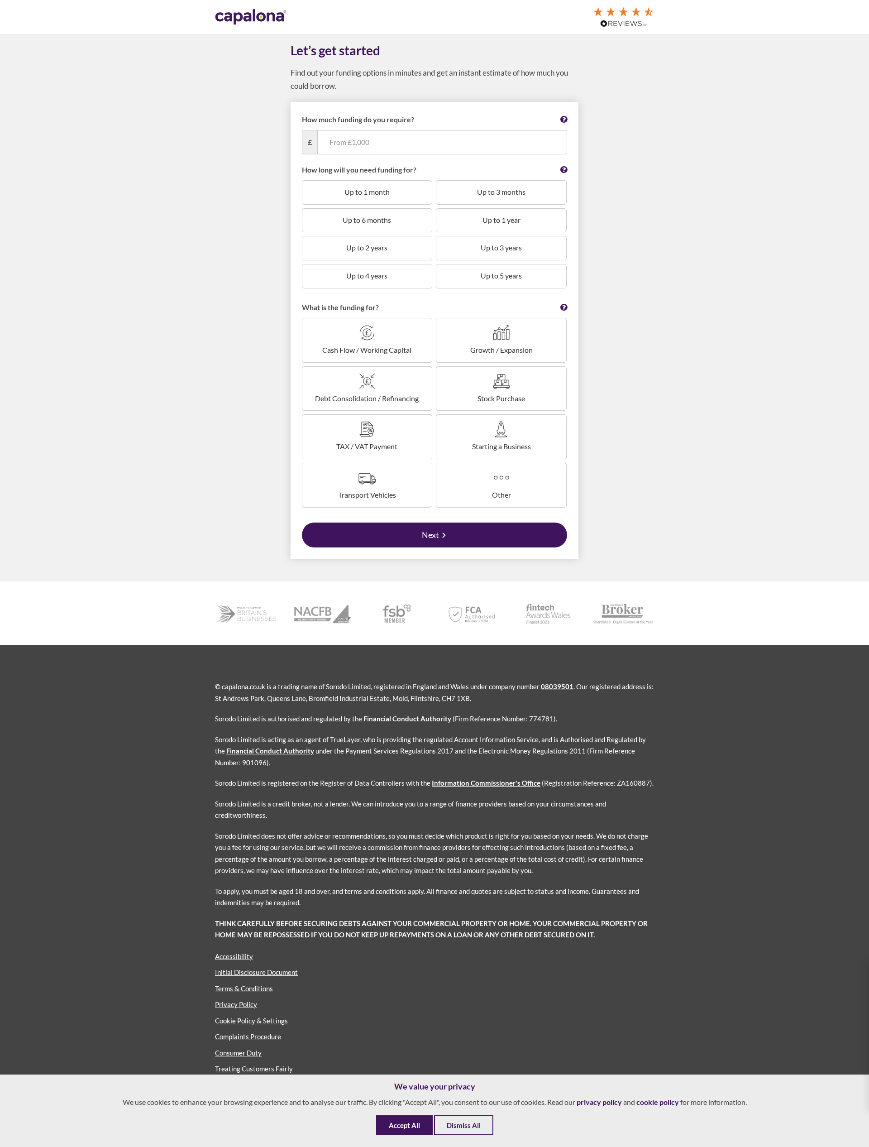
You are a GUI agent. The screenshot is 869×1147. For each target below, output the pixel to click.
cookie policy (657, 1102)
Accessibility (234, 956)
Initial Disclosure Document (256, 972)
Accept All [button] (404, 1125)
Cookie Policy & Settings (251, 1021)
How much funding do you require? (358, 119)
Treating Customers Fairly (254, 1069)
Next (430, 535)
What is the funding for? (340, 307)
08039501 (557, 686)
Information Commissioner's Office (486, 783)
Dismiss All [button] (464, 1125)
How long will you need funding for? (359, 169)
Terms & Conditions (244, 988)
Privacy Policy (236, 1004)
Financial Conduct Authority (407, 719)
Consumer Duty (238, 1053)
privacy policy (599, 1102)
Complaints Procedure (248, 1036)
